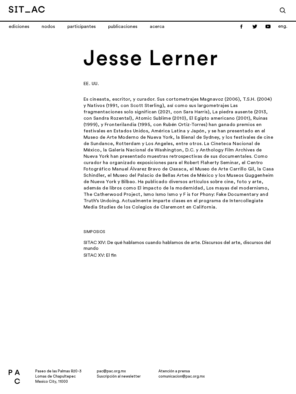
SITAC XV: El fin (100, 255)
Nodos (48, 26)
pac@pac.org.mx (111, 371)
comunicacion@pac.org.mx (181, 376)
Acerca (157, 26)
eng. (282, 26)
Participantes (81, 26)
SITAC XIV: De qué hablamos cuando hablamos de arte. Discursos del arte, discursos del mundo (177, 245)
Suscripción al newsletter (119, 376)
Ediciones (19, 26)
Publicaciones (122, 26)
